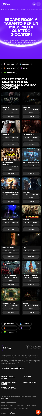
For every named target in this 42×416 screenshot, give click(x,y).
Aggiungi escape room (9, 383)
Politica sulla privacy (7, 405)
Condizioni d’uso (23, 408)
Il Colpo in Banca (9, 275)
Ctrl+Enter (4, 398)
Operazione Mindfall (31, 162)
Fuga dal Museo (8, 248)
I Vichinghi (6, 135)
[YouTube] (39, 346)
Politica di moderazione (8, 408)
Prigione (5, 107)
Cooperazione (30, 382)
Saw (24, 248)
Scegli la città (8, 388)
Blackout (26, 192)
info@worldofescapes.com (14, 368)
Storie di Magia (8, 220)
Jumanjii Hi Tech (8, 303)
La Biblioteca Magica (10, 192)
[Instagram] (31, 346)
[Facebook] (27, 346)
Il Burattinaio (28, 135)
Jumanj (26, 220)
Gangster (26, 107)
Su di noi (27, 377)
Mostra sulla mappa (8, 377)
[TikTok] (35, 346)
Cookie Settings (31, 405)
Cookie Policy (20, 405)
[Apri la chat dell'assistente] (38, 412)
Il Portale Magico (30, 275)
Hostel (25, 303)
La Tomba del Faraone (7, 163)
